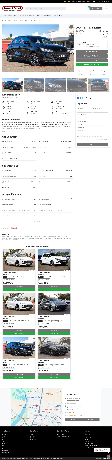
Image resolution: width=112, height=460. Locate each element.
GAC (3, 436)
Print (106, 33)
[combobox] (45, 8)
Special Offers (24, 15)
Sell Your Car (48, 15)
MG (17, 20)
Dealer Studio (106, 458)
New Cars (10, 20)
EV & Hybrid (39, 15)
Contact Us (73, 419)
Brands (10, 15)
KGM (3, 443)
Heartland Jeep (7, 438)
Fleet (86, 439)
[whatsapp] (83, 98)
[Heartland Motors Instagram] (104, 1)
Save (104, 36)
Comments (80, 127)
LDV (3, 447)
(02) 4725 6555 (71, 403)
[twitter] (80, 98)
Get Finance (92, 60)
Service (31, 15)
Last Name (96, 108)
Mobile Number (82, 121)
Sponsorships (89, 443)
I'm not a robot (84, 139)
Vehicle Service (61, 434)
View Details (19, 286)
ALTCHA (106, 139)
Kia (3, 445)
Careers (87, 436)
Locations (97, 1)
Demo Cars (33, 439)
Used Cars (33, 438)
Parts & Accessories (63, 436)
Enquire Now (93, 144)
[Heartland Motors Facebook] (102, 1)
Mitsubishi (5, 452)
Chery (4, 434)
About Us (87, 434)
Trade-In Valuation (93, 56)
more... (4, 131)
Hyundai (4, 439)
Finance (106, 8)
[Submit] (26, 8)
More (60, 15)
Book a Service (96, 8)
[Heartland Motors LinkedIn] (109, 1)
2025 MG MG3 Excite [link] (36, 20)
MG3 (21, 20)
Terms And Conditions (91, 445)
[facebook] (78, 98)
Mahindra (5, 450)
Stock (16, 15)
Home (5, 15)
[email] (86, 98)
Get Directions (91, 419)
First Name (80, 108)
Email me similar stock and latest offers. (90, 136)
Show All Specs (37, 221)
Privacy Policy (89, 447)
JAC (3, 441)
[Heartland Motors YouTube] (107, 1)
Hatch (26, 20)
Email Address (81, 114)
